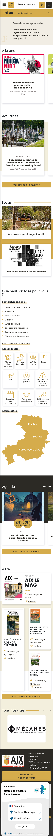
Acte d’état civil (12, 315)
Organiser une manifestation (10, 401)
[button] (42, 5)
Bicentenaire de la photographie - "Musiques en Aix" (23, 85)
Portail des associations (26, 400)
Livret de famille (12, 324)
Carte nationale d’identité (17, 307)
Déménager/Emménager (17, 336)
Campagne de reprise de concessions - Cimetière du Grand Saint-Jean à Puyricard (23, 162)
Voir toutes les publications (26, 696)
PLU (10, 379)
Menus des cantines (8, 364)
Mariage (9, 319)
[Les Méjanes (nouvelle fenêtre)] (26, 728)
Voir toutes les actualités (26, 184)
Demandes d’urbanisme (17, 332)
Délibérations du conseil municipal (43, 401)
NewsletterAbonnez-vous (26, 776)
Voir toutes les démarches (16, 343)
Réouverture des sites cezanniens (26, 271)
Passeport (10, 311)
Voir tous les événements (26, 551)
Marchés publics (26, 380)
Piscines (45, 362)
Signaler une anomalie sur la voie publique (43, 382)
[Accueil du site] (26, 5)
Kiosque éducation (20, 363)
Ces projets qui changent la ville (26, 234)
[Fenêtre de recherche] (49, 5)
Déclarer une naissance (16, 328)
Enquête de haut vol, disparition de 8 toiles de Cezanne (23, 538)
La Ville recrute (33, 363)
